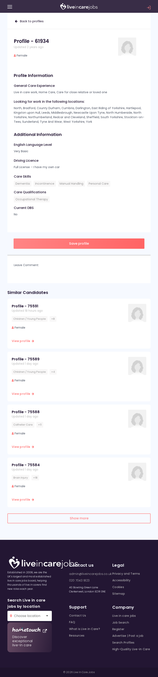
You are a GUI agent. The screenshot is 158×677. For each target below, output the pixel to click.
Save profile (79, 243)
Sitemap (118, 594)
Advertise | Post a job (127, 636)
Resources (77, 635)
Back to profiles (30, 21)
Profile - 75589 (26, 359)
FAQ (72, 622)
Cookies (118, 587)
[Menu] (9, 6)
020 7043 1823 (79, 580)
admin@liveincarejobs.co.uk (90, 574)
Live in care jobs (124, 616)
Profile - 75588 (26, 411)
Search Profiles (123, 642)
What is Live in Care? (84, 629)
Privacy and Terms (126, 574)
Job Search (120, 622)
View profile (22, 341)
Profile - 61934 (31, 41)
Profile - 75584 (26, 464)
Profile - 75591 (25, 306)
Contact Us (77, 615)
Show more (79, 518)
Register (118, 629)
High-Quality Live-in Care (131, 649)
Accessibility (121, 580)
